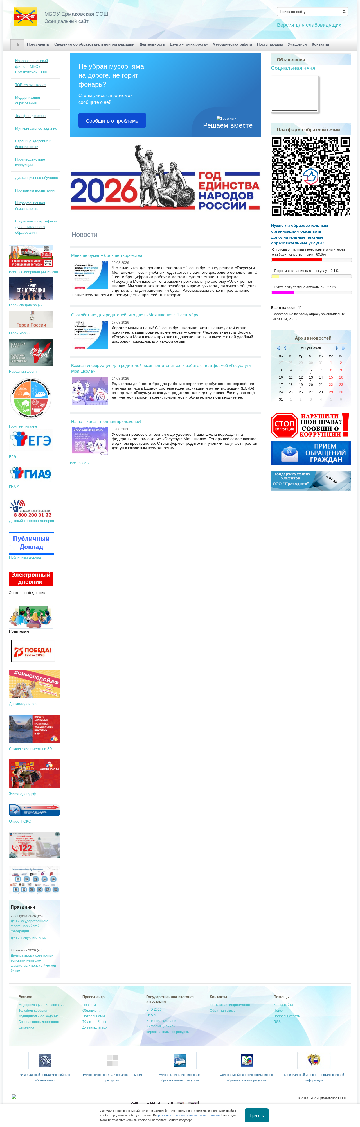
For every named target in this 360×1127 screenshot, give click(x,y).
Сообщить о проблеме (112, 120)
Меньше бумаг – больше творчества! (107, 255)
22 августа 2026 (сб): (27, 916)
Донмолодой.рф (23, 704)
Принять (257, 1115)
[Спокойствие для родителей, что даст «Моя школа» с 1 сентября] (90, 334)
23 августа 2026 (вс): (27, 950)
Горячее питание (23, 426)
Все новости (80, 463)
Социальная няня (293, 68)
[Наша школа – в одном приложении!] (90, 441)
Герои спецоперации (26, 305)
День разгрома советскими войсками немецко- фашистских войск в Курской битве (33, 963)
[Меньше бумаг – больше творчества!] (90, 275)
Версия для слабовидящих (309, 25)
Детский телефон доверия (31, 521)
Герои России (20, 333)
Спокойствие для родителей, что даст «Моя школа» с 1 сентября (134, 314)
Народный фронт (23, 372)
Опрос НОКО (20, 821)
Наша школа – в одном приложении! (106, 421)
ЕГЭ (12, 457)
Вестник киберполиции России (33, 272)
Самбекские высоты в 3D (30, 749)
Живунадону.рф (22, 794)
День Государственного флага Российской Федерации (29, 926)
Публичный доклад (25, 557)
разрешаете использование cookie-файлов (189, 1115)
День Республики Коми (29, 938)
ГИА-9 (14, 487)
